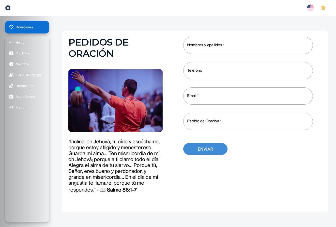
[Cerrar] (8, 8)
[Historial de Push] (323, 8)
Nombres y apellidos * (206, 45)
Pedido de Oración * (204, 121)
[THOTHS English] (310, 8)
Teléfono (194, 70)
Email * (193, 95)
